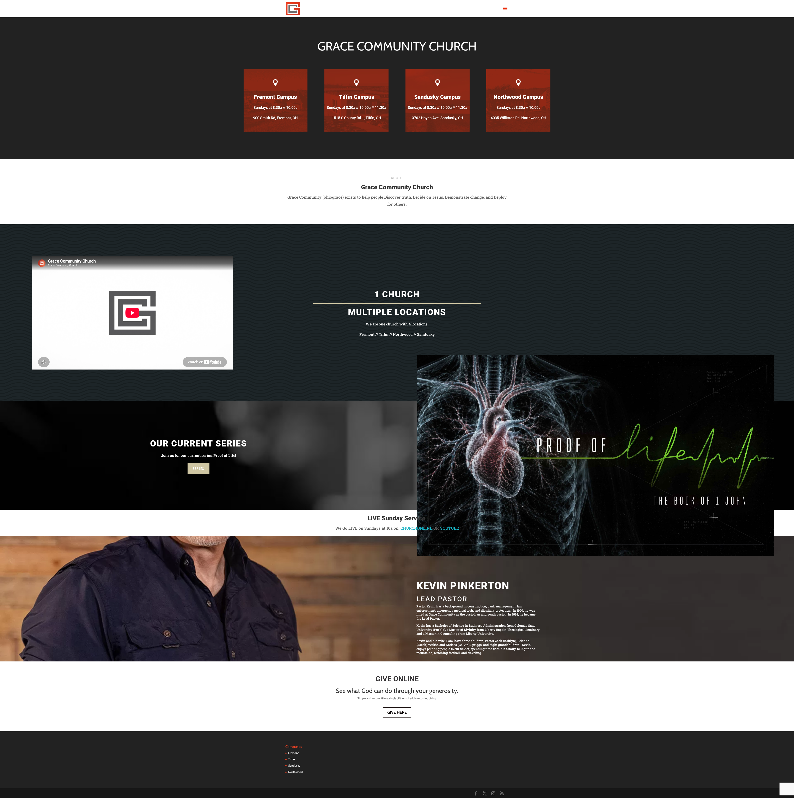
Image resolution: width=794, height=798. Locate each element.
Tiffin (291, 759)
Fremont (293, 753)
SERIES (198, 468)
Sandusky (294, 765)
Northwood (295, 772)
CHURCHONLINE (416, 528)
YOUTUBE (449, 528)
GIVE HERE (397, 712)
